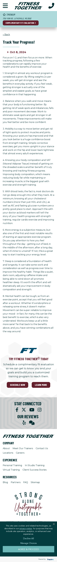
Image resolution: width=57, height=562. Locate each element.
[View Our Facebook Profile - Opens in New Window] (17, 409)
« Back (6, 34)
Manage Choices (28, 542)
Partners (15, 482)
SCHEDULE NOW (17, 384)
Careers (20, 453)
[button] (5, 5)
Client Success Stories (34, 469)
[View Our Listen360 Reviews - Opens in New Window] (32, 422)
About (6, 448)
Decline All (28, 538)
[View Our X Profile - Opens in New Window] (23, 409)
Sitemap (35, 482)
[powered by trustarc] (50, 559)
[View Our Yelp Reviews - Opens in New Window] (24, 422)
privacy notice (26, 528)
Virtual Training (11, 469)
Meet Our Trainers (23, 448)
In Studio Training (35, 465)
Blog (5, 482)
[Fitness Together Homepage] (28, 5)
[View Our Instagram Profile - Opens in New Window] (39, 409)
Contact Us (42, 448)
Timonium (10, 14)
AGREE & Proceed (28, 549)
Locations (8, 453)
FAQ (25, 482)
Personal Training (12, 465)
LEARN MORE (41, 384)
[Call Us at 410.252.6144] (51, 5)
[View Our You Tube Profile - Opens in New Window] (32, 409)
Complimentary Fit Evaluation (20, 23)
